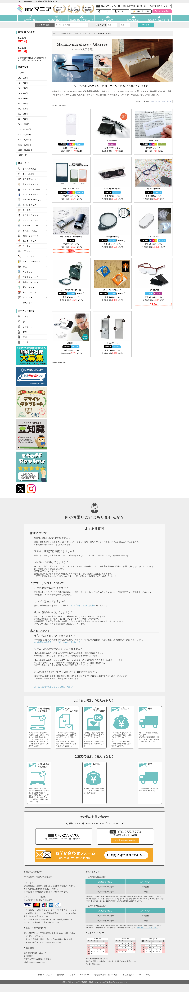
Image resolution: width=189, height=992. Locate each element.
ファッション (28, 256)
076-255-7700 (64, 835)
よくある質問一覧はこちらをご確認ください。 (54, 687)
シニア (26, 342)
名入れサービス (30, 20)
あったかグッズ (29, 292)
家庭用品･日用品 (30, 231)
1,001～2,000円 (24, 129)
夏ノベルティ (28, 287)
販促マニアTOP (59, 33)
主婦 (25, 337)
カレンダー (27, 298)
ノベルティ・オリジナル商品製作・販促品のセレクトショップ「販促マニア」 (90, 982)
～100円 (21, 73)
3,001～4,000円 (24, 140)
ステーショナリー (30, 220)
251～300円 (23, 93)
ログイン (105, 11)
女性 (25, 332)
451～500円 (23, 114)
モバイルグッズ (29, 205)
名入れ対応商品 (29, 169)
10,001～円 (22, 155)
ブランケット (28, 251)
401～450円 (23, 109)
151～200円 (23, 83)
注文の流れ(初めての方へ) (81, 20)
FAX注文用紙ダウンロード (160, 6)
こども (26, 316)
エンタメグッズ (29, 241)
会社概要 (61, 975)
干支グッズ (27, 303)
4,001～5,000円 (24, 145)
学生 (25, 322)
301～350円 (23, 99)
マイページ (122, 11)
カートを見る (163, 11)
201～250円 (23, 88)
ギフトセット (28, 272)
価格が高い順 (167, 101)
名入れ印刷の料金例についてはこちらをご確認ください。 (59, 642)
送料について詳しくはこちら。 (147, 928)
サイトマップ (145, 975)
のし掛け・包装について (158, 20)
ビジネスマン (28, 327)
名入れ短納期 (28, 174)
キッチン (26, 246)
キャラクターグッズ (31, 262)
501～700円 (23, 119)
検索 (146, 25)
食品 (25, 267)
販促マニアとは (45, 975)
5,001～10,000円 (25, 150)
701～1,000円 (23, 124)
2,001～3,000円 (24, 135)
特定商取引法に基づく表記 (105, 975)
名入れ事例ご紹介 (56, 20)
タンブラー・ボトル (31, 195)
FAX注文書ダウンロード (125, 840)
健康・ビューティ (30, 236)
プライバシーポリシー (79, 975)
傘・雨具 (26, 210)
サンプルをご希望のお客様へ (83, 605)
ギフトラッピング (30, 277)
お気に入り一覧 (142, 11)
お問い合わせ (133, 20)
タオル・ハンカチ (30, 225)
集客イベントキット (31, 282)
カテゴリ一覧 (73, 33)
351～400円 (23, 104)
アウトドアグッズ (30, 215)
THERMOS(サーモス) (32, 200)
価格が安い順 (155, 101)
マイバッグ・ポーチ (31, 189)
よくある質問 (107, 20)
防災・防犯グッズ (30, 184)
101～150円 (23, 78)
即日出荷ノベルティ (31, 179)
